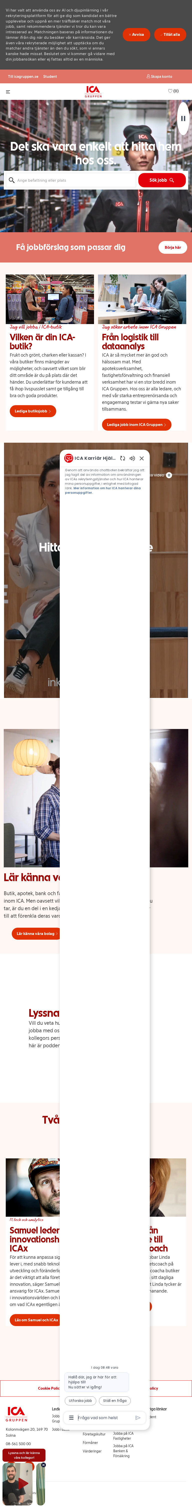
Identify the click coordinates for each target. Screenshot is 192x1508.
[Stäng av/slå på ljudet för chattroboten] (132, 458)
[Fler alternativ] (71, 1418)
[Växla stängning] (8, 92)
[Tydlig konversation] (122, 458)
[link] (94, 1434)
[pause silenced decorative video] (183, 118)
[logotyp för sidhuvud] (93, 91)
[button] (159, 76)
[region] (105, 937)
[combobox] (71, 180)
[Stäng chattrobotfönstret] (141, 458)
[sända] (138, 1418)
